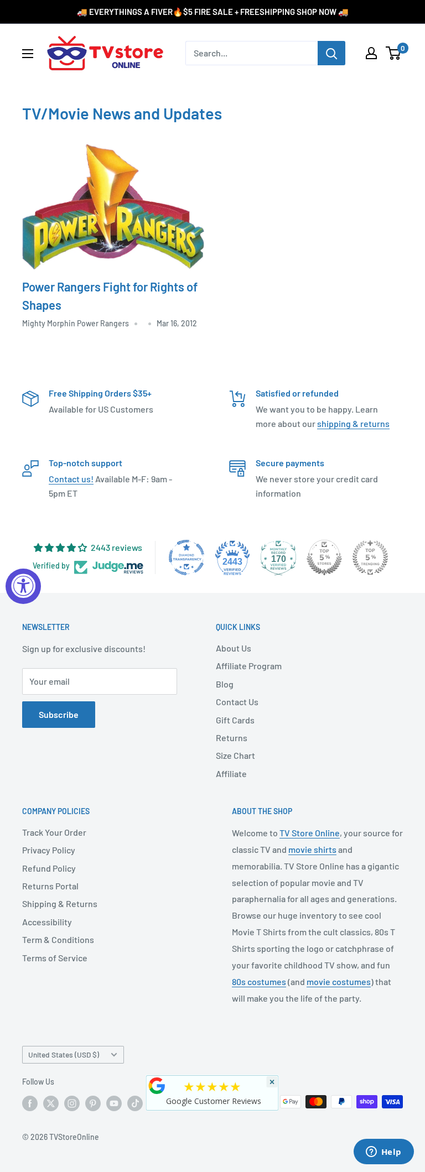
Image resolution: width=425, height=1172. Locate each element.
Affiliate (231, 773)
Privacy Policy (48, 850)
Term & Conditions (58, 939)
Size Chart (235, 755)
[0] (394, 53)
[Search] (331, 53)
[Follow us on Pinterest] (93, 1103)
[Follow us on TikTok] (135, 1103)
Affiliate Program (249, 665)
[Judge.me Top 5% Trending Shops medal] (370, 557)
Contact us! (71, 478)
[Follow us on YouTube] (114, 1103)
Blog (225, 684)
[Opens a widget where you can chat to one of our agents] (383, 1152)
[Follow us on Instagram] (72, 1103)
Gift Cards (235, 720)
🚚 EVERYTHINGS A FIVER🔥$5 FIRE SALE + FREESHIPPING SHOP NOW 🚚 (213, 12)
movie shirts (312, 849)
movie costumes (339, 981)
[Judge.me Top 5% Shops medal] (324, 557)
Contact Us (237, 701)
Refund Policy (49, 868)
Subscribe (59, 714)
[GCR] (157, 1086)
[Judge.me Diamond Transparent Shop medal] (186, 557)
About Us (233, 648)
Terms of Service (54, 957)
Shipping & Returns (59, 903)
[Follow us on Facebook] (30, 1103)
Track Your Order (54, 832)
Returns (231, 737)
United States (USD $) (63, 1054)
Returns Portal (50, 886)
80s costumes (259, 981)
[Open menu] (27, 53)
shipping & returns (353, 423)
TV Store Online (309, 832)
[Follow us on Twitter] (51, 1103)
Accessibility (47, 921)
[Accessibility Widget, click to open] (23, 586)
